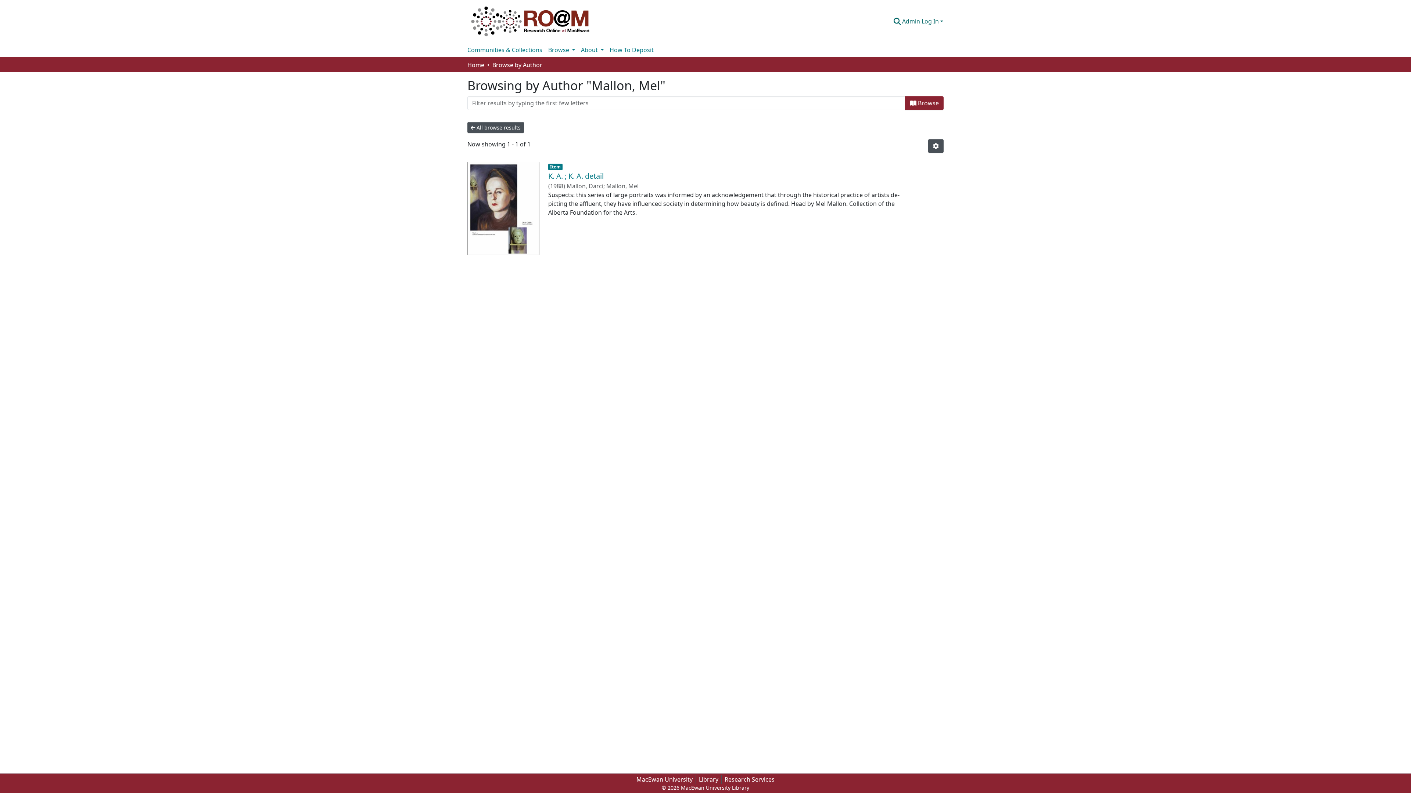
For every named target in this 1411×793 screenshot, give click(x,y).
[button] (530, 21)
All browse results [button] (498, 127)
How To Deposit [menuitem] (632, 50)
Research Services (750, 779)
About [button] (590, 50)
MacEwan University (664, 779)
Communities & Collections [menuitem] (504, 50)
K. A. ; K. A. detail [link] (576, 176)
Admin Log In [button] (921, 21)
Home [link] (475, 65)
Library (708, 779)
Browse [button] (559, 50)
